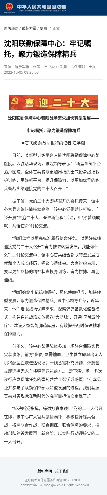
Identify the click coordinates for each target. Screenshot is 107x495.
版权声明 (44, 471)
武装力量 (29, 28)
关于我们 (62, 471)
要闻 (43, 28)
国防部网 (11, 28)
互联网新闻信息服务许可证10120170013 (53, 480)
